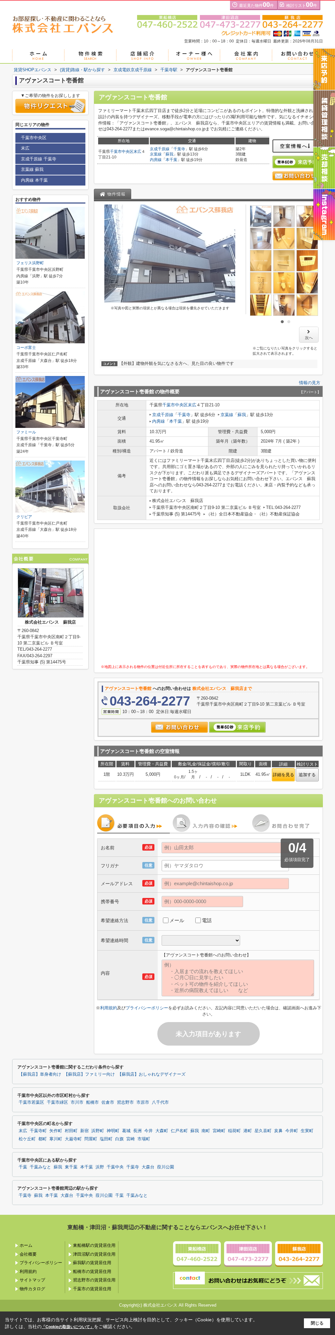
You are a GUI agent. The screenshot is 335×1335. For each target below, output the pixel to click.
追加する (307, 774)
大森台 (148, 1167)
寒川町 (55, 1139)
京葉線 (156, 154)
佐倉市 (107, 1102)
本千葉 (171, 159)
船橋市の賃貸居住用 (92, 1271)
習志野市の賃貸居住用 (94, 1280)
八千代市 (160, 1102)
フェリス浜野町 (30, 263)
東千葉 (71, 1167)
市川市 (77, 1102)
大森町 (161, 1131)
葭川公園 (165, 1167)
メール (176, 920)
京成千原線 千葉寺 (38, 158)
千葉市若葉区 (31, 1102)
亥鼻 (278, 1131)
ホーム (26, 1245)
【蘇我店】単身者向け (40, 1074)
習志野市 (125, 1102)
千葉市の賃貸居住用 (92, 1288)
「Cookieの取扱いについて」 (68, 1327)
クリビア (24, 516)
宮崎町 (219, 1131)
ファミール (26, 432)
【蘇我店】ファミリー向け (89, 1074)
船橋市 (92, 1102)
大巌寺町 (73, 1139)
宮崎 (130, 1139)
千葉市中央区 (121, 151)
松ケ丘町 (27, 1139)
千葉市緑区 (57, 1102)
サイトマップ (32, 1280)
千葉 (23, 1167)
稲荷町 (234, 1131)
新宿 (84, 1131)
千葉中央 (115, 1167)
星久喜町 (263, 1131)
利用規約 (108, 1007)
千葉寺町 (38, 1131)
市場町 (143, 1139)
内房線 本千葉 (34, 180)
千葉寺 (179, 149)
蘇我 (169, 154)
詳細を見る (283, 774)
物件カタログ (32, 1288)
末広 (137, 151)
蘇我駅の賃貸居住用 (92, 1262)
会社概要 (28, 1254)
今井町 (291, 1131)
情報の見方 (309, 382)
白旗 (119, 1139)
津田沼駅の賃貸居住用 (94, 1254)
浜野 (100, 1167)
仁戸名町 (179, 1131)
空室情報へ (294, 146)
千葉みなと (40, 1167)
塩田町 (106, 1139)
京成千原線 (159, 149)
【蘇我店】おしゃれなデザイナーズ (151, 1074)
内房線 (156, 159)
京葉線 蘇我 (32, 169)
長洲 (137, 1131)
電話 (207, 920)
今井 (148, 1131)
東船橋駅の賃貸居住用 (94, 1245)
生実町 (307, 1131)
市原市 (142, 1102)
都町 (42, 1139)
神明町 (113, 1131)
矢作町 (55, 1131)
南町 (206, 1131)
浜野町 (97, 1131)
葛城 (126, 1131)
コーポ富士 (26, 347)
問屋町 (90, 1139)
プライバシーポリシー (147, 1007)
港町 (247, 1131)
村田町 (71, 1131)
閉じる (317, 1323)
